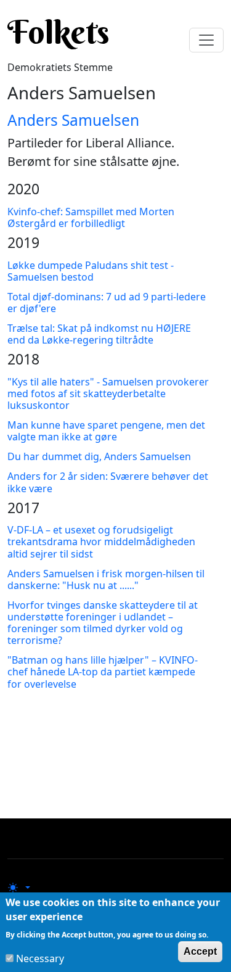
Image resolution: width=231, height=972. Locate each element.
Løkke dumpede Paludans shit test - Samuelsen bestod (90, 271)
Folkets (58, 32)
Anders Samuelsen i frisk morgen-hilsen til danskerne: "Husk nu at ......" (106, 579)
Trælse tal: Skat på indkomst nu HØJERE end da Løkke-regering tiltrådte (99, 334)
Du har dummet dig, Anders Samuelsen (99, 456)
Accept (200, 951)
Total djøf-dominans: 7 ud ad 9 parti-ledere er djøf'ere (106, 302)
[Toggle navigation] (206, 40)
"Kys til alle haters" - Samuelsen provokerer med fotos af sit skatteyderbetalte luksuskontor (108, 393)
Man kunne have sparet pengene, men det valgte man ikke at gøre (106, 430)
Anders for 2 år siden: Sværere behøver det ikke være (107, 482)
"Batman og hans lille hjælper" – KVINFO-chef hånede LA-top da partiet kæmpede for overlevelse (102, 671)
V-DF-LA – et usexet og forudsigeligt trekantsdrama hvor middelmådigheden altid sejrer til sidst (101, 541)
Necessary (40, 958)
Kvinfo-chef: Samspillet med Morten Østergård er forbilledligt (90, 217)
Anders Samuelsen (73, 120)
